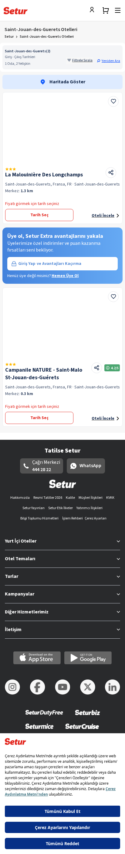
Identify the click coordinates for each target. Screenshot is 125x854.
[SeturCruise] (82, 730)
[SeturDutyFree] (44, 717)
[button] (108, 60)
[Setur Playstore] (88, 657)
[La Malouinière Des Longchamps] (62, 127)
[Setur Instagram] (12, 687)
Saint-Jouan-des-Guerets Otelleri (47, 36)
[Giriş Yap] (93, 10)
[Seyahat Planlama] (105, 10)
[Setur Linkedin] (112, 687)
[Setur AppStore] (37, 657)
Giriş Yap (49, 264)
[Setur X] (87, 687)
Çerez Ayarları (95, 518)
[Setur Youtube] (62, 687)
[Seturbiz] (87, 717)
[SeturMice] (39, 730)
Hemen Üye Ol (65, 276)
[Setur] (16, 10)
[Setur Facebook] (37, 687)
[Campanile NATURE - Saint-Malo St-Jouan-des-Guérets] (62, 323)
